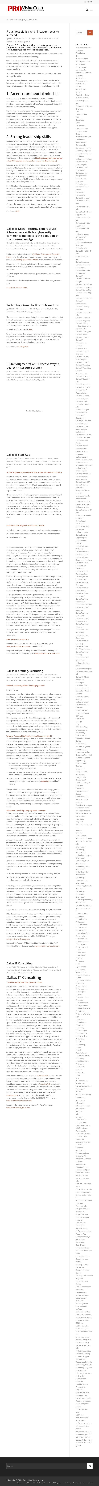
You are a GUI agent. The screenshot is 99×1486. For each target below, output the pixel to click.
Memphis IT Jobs (82, 1156)
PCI (77, 1198)
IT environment (82, 947)
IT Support (80, 1067)
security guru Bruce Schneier (27, 259)
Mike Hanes (11, 639)
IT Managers (81, 991)
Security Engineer (83, 1270)
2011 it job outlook (83, 61)
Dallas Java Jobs (82, 401)
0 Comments (20, 243)
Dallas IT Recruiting (41, 377)
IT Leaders (80, 983)
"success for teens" (83, 47)
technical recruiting (83, 1351)
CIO (26, 39)
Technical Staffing (83, 1353)
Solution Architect (82, 1320)
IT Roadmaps (81, 1022)
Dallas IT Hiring (81, 323)
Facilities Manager (83, 783)
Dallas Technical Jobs (84, 604)
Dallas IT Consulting (27, 374)
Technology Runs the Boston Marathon (32, 305)
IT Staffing (80, 1058)
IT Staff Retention (82, 1056)
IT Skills (79, 1042)
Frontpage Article (82, 808)
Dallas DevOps (82, 248)
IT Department (81, 939)
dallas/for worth (82, 702)
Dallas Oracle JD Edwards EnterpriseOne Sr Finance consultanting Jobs (83, 490)
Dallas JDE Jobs (81, 423)
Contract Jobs (81, 145)
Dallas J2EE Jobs (82, 398)
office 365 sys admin (84, 1189)
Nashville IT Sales (83, 1172)
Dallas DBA (80, 240)
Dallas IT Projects (82, 362)
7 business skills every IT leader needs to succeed (32, 33)
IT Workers (80, 1072)
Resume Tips (81, 1234)
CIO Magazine (32, 39)
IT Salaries (80, 1025)
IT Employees (81, 944)
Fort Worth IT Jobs (82, 796)
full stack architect (83, 810)
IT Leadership (17, 42)
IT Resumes (80, 1019)
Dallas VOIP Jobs (82, 677)
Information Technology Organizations (81, 877)
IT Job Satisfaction (83, 975)
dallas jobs (80, 432)
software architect (83, 1312)
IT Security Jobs (82, 1030)
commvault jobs (82, 128)
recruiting (79, 1220)
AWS (78, 103)
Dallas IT (17, 246)
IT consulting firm (82, 933)
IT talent (79, 1069)
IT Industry (80, 961)
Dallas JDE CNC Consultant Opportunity (81, 415)
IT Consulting (81, 930)
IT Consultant (81, 927)
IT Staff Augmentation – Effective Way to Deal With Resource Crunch (32, 365)
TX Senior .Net (81, 1395)
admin (27, 42)
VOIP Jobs (79, 1415)
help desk (80, 819)
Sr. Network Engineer (84, 1331)
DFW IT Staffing (82, 727)
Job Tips (79, 1111)
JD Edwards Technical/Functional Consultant (84, 1086)
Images (79, 830)
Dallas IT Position (82, 337)
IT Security (80, 1028)
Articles (21, 39)
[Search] (85, 10)
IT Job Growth (81, 966)
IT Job (78, 964)
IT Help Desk (81, 952)
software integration (84, 1317)
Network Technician (83, 1184)
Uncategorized (81, 1409)
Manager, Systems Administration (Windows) (83, 1136)
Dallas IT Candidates (51, 371)
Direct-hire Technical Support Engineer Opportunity (84, 758)
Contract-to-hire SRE (84, 153)
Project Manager (82, 1214)
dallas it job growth (83, 326)
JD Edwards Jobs (82, 1081)
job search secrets (83, 1106)
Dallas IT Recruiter (83, 365)
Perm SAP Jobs (81, 1206)
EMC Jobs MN (81, 777)
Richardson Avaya (83, 1236)
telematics (80, 1381)
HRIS (78, 827)
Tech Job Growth (82, 1342)
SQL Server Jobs (82, 1328)
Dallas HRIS (80, 267)
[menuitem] (85, 10)
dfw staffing (80, 732)
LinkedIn (79, 1117)
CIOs (39, 39)
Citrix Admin (80, 125)
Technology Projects (84, 1365)
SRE (77, 1334)
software (79, 1309)
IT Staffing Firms (82, 1061)
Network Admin (82, 1175)
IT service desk (82, 1036)
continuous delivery (83, 137)
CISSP (78, 123)
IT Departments (82, 941)
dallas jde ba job (82, 409)
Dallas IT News (25, 246)
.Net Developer (82, 59)
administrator (81, 70)
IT (15, 249)
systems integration (83, 1340)
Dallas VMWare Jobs (84, 668)
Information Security (84, 838)
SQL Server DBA (82, 1326)
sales (78, 1253)
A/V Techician (81, 67)
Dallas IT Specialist (83, 384)
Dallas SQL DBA (82, 563)
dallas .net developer (84, 159)
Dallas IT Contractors (41, 374)
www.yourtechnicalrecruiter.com (46, 653)
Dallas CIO (45, 39)
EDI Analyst (80, 774)
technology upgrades (84, 1367)
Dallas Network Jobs (84, 473)
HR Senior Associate (84, 824)
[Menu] (91, 9)
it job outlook (81, 972)
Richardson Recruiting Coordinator (80, 1242)
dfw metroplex (81, 730)
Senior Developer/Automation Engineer (85, 1276)
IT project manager (83, 1008)
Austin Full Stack (82, 98)
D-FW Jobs (80, 156)
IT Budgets (20, 249)
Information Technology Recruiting (80, 891)
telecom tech (81, 1378)
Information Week (83, 908)
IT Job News (80, 969)
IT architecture (81, 913)
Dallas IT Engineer (83, 320)
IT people (79, 1000)
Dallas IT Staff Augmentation (15, 380)
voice (78, 1412)
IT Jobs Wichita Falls (83, 980)
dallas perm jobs (82, 507)
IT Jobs (78, 978)
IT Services (80, 1039)
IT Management (82, 989)
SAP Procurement (83, 1256)
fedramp (79, 785)
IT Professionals (82, 1003)
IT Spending (28, 249)
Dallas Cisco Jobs (82, 198)
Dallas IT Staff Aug (54, 377)
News (78, 1186)
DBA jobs (79, 716)
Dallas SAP (80, 529)
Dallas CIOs (52, 39)
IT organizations (82, 997)
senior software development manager (82, 1298)
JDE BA (78, 1092)
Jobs (77, 1114)
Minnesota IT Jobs (83, 1170)
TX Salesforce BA (82, 1392)
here (31, 330)
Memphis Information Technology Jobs (82, 1150)
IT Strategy (80, 1064)
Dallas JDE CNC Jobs (83, 421)
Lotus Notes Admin (83, 1125)
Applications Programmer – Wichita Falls (81, 81)
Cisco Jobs (80, 120)
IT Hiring (79, 958)
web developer (82, 1417)
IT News (79, 994)
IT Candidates (81, 919)
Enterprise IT (81, 780)
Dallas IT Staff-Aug (18, 455)
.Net (77, 56)
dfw (77, 724)
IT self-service (81, 1033)
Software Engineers (83, 1314)
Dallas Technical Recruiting (36, 680)
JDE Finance (80, 1100)
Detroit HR (80, 719)
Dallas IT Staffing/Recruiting (24, 671)
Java (77, 1078)
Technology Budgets (47, 249)
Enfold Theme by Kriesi (36, 1480)
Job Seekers (80, 1108)
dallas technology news (38, 246)
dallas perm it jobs (83, 504)
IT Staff (78, 1047)
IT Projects (80, 1011)
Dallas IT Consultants (13, 374)
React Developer (82, 1217)
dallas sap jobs (82, 532)
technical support (82, 1356)
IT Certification (81, 925)
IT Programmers (82, 1005)
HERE (17, 211)
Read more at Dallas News (16, 287)
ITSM (78, 1075)
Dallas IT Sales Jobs (83, 376)
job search (80, 1103)
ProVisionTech (23, 639)
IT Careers (80, 922)
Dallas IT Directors (54, 374)
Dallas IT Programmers (26, 377)
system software (82, 1337)
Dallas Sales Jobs (82, 526)
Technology (36, 249)
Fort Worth (80, 788)
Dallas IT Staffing (31, 380)
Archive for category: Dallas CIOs (22, 19)
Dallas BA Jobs (81, 184)
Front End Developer (84, 805)
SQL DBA (79, 1323)
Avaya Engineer (82, 100)
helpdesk (79, 822)
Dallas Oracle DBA (83, 482)
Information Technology (14, 312)
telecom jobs (81, 1370)
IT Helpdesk (80, 955)
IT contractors (81, 936)
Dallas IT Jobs (81, 329)
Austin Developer (82, 95)
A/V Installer (80, 64)
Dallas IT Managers (12, 377)
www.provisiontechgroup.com (18, 646)
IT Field (78, 950)
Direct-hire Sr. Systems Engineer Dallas (83, 738)
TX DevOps (80, 1390)
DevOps (79, 721)
